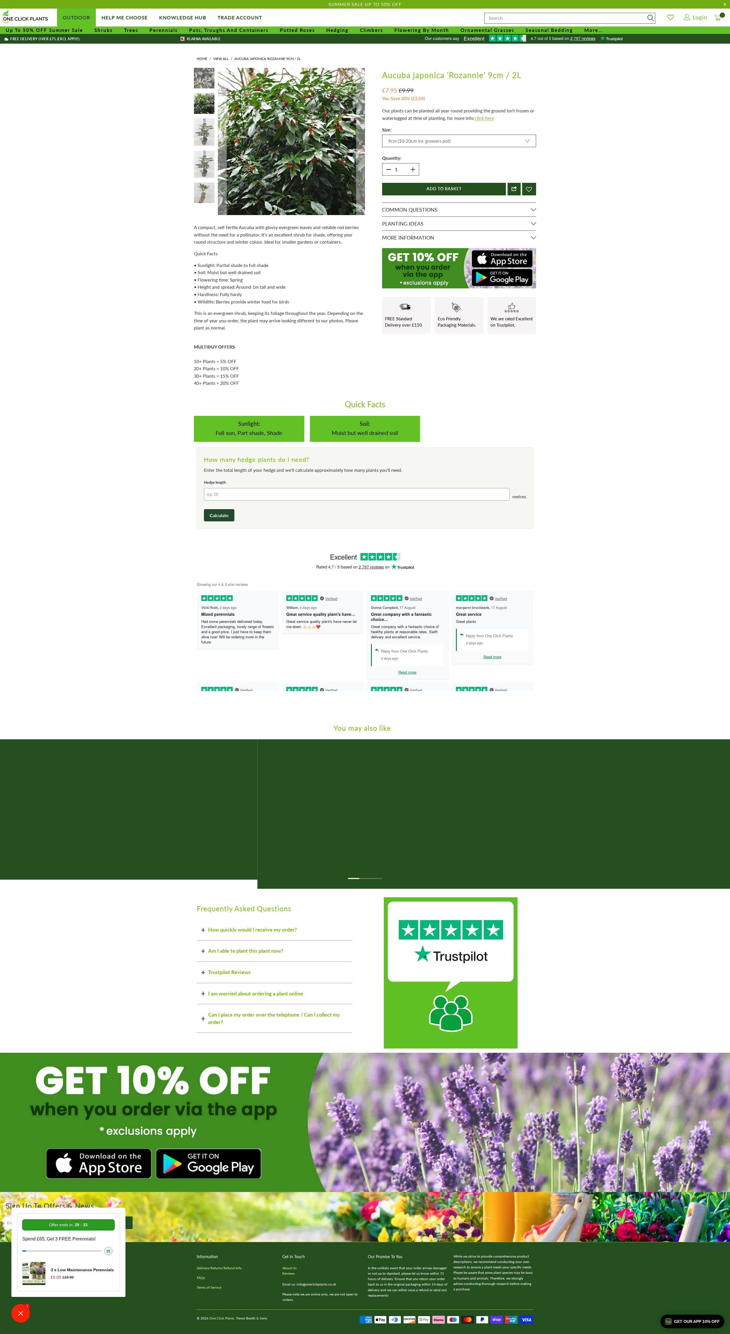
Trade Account (240, 18)
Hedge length (215, 517)
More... (593, 30)
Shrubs (103, 30)
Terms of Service (209, 1323)
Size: (387, 129)
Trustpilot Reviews (229, 1007)
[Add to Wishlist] (529, 189)
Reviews (288, 1309)
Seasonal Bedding (549, 30)
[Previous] (222, 159)
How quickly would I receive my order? (252, 965)
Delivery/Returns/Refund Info (219, 1303)
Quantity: (391, 158)
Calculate (219, 550)
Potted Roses (297, 30)
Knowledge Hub (182, 18)
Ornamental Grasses (487, 30)
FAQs (201, 1313)
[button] (692, 1321)
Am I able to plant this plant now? (245, 986)
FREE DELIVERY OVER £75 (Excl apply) (44, 39)
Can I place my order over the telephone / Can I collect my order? (274, 1053)
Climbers (371, 30)
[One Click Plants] (25, 17)
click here (484, 118)
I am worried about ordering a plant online (255, 1029)
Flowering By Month (421, 30)
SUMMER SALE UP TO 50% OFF (365, 4)
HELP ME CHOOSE (125, 18)
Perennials (163, 30)
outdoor (76, 18)
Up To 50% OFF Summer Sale (44, 30)
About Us (289, 1303)
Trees (131, 30)
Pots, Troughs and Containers (228, 30)
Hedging (337, 30)
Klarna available (203, 39)
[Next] (360, 159)
